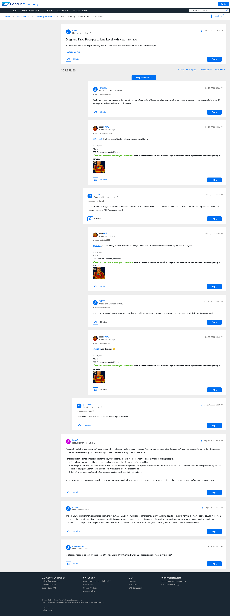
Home (7, 17)
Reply (214, 59)
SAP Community (135, 588)
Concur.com (88, 585)
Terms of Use (56, 602)
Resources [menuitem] (61, 11)
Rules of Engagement (51, 581)
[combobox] (209, 10)
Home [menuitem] (15, 11)
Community (30, 4)
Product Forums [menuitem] (29, 11)
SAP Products (134, 585)
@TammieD (97, 139)
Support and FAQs (49, 588)
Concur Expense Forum (45, 17)
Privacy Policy (46, 602)
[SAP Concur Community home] (12, 4)
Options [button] (218, 16)
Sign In (223, 4)
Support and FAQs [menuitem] (81, 11)
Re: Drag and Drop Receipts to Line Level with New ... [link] (82, 17)
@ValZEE (97, 246)
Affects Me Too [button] (73, 52)
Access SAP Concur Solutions (95, 581)
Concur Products (90, 588)
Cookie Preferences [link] (97, 602)
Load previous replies (144, 78)
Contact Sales (89, 591)
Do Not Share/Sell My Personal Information (76, 602)
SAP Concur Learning (169, 585)
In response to (102, 94)
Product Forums (22, 17)
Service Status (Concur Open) (173, 581)
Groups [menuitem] (47, 11)
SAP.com (132, 581)
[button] (201, 31)
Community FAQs (49, 585)
